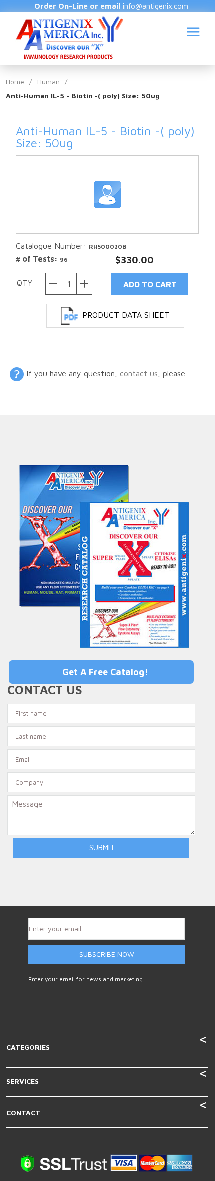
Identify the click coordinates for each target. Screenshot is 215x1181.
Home (15, 81)
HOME (129, 73)
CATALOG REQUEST (110, 127)
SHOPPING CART (182, 150)
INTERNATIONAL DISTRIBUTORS (145, 100)
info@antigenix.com (155, 6)
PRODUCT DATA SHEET (126, 314)
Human (49, 81)
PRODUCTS (186, 73)
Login (194, 127)
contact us (139, 373)
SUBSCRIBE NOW (107, 954)
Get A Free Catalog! (105, 672)
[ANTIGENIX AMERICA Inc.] (70, 36)
